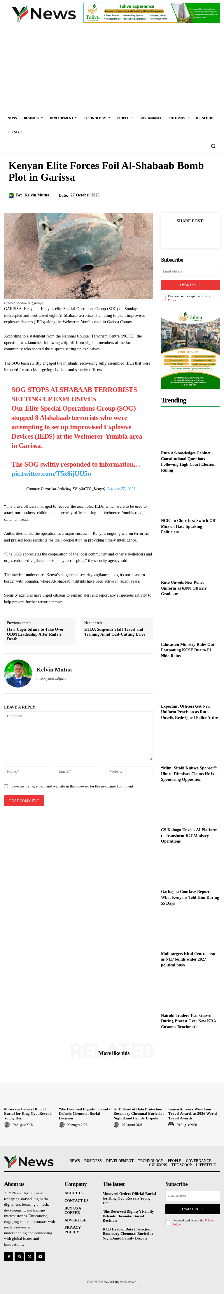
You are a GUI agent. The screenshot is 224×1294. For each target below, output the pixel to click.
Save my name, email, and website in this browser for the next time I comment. (72, 786)
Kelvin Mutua (36, 195)
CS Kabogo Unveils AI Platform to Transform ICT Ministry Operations (189, 835)
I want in (188, 284)
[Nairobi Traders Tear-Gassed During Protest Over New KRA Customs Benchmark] (190, 991)
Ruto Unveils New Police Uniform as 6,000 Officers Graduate (183, 588)
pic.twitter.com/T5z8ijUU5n (51, 473)
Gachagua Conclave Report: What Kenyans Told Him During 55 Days (190, 897)
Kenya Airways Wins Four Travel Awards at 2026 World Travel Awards (192, 1113)
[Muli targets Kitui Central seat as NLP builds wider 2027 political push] (190, 929)
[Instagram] (19, 1256)
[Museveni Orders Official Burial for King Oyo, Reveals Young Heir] (30, 1085)
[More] (204, 234)
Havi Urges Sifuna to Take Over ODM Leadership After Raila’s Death (35, 634)
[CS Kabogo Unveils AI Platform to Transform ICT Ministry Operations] (190, 806)
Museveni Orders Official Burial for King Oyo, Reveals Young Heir (28, 1113)
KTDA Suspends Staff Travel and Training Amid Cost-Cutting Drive (114, 632)
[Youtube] (40, 1256)
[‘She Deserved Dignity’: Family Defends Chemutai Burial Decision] (85, 1085)
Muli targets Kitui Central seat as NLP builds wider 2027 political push (188, 959)
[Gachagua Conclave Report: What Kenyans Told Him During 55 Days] (190, 867)
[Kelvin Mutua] (12, 195)
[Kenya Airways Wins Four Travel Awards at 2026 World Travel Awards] (194, 1085)
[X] (190, 234)
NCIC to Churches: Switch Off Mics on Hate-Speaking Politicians (188, 526)
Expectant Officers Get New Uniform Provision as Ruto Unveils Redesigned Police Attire (189, 712)
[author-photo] (8, 1125)
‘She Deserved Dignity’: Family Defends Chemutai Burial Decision (84, 1113)
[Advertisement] (112, 67)
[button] (213, 146)
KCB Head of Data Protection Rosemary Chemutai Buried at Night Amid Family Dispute (138, 1113)
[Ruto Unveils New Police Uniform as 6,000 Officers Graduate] (190, 558)
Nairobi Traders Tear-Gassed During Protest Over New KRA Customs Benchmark (188, 1021)
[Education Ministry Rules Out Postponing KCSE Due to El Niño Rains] (190, 620)
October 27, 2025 (120, 489)
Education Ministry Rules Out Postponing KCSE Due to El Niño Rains (187, 650)
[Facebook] (177, 234)
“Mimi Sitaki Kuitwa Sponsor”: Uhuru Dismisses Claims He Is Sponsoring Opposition (189, 774)
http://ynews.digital (52, 678)
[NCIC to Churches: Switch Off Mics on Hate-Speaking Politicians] (190, 496)
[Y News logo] (43, 13)
